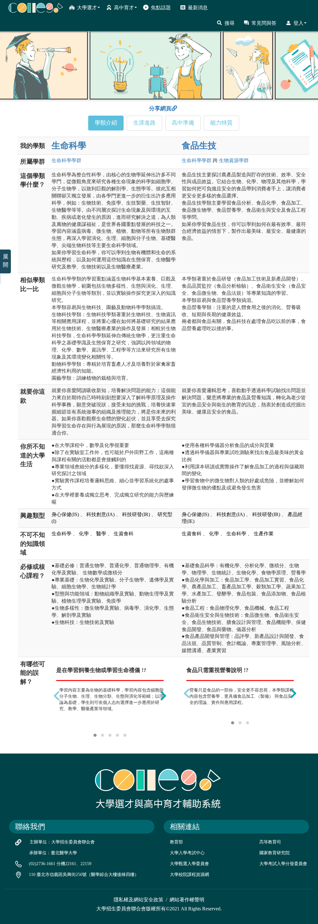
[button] (95, 735)
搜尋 (229, 23)
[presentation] (56, 695)
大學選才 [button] (87, 7)
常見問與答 (264, 23)
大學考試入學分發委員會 (283, 863)
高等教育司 (270, 842)
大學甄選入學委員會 (189, 863)
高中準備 (183, 123)
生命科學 (69, 145)
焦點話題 (161, 7)
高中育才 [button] (124, 7)
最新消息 (198, 7)
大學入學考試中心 (187, 853)
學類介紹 (106, 123)
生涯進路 (144, 123)
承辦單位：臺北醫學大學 (53, 853)
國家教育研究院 (274, 853)
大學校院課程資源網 (189, 874)
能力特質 (221, 123)
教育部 (176, 842)
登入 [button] (298, 23)
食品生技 (199, 145)
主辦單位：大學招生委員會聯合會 (62, 842)
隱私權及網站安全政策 (138, 899)
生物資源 (234, 160)
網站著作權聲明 (187, 899)
